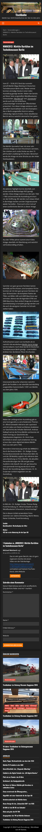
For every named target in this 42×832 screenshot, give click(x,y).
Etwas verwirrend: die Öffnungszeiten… (15, 791)
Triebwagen (20, 708)
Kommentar (8, 592)
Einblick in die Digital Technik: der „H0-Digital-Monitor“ (20, 773)
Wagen (7, 710)
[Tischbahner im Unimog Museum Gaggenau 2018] (21, 670)
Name (6, 620)
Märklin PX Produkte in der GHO (13, 765)
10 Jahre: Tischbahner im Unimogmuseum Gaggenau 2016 (18, 747)
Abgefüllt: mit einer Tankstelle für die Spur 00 (17, 795)
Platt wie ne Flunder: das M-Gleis (13, 777)
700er (12, 706)
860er (22, 706)
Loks (14, 708)
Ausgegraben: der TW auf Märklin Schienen (16, 815)
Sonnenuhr (32, 99)
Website (6, 636)
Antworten (15, 576)
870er (27, 706)
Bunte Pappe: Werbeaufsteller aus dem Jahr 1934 (18, 761)
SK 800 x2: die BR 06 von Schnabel (14, 807)
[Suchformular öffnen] (38, 23)
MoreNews (35, 827)
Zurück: (15, 524)
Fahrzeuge (33, 706)
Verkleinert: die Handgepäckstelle (14, 781)
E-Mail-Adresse (9, 628)
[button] (3, 23)
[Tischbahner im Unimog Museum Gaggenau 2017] (21, 701)
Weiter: (15, 531)
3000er (7, 706)
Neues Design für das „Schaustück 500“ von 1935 (18, 803)
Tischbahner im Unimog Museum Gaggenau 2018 (20, 685)
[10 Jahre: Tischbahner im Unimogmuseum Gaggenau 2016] (21, 732)
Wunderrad (18, 99)
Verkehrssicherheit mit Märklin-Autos (15, 799)
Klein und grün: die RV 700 (11, 811)
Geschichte (8, 708)
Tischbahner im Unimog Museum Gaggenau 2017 (20, 716)
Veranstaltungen (8, 42)
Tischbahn (21, 15)
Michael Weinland (10, 550)
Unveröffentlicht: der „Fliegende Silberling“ (17, 769)
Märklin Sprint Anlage (30, 344)
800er (17, 706)
